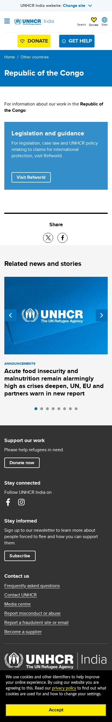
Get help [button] (80, 41)
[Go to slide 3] (49, 410)
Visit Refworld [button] (34, 177)
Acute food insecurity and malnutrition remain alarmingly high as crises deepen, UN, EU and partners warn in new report (54, 382)
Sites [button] (104, 24)
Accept (56, 710)
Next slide (102, 315)
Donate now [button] (21, 462)
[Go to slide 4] (54, 410)
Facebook (8, 502)
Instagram (21, 502)
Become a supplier (23, 632)
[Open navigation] (7, 21)
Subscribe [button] (19, 555)
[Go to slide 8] (77, 410)
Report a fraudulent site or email (36, 622)
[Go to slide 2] (43, 410)
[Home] (33, 22)
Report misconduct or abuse (32, 613)
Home (9, 57)
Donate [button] (94, 25)
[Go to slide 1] (37, 410)
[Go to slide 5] (60, 410)
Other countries (35, 57)
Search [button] (81, 24)
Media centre (17, 604)
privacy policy (64, 688)
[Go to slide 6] (66, 410)
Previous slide (10, 315)
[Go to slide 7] (72, 410)
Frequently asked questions (32, 586)
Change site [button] (74, 5)
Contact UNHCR (20, 595)
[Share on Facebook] (62, 238)
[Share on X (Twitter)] (48, 238)
